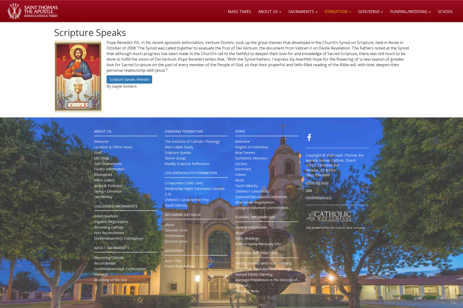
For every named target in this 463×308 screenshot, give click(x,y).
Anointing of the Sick (110, 280)
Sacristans (243, 169)
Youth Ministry (176, 205)
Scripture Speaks (178, 152)
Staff (98, 152)
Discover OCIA (176, 230)
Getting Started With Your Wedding (263, 263)
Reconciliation (105, 263)
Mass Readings (247, 238)
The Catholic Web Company (347, 227)
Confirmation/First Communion (118, 238)
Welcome (101, 141)
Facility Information (109, 169)
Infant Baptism (106, 216)
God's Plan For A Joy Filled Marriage (263, 268)
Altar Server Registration (254, 202)
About (170, 224)
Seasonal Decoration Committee (261, 196)
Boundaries (103, 174)
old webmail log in (319, 197)
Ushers (240, 174)
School (445, 11)
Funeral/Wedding (409, 11)
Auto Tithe (173, 260)
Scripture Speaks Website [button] (129, 79)
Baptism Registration (111, 221)
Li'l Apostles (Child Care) (184, 183)
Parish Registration (180, 266)
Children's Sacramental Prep (187, 199)
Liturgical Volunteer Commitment (261, 207)
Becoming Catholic (109, 227)
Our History (103, 196)
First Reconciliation (109, 232)
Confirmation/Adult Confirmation (120, 268)
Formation (337, 11)
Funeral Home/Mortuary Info (258, 244)
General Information (251, 227)
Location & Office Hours (113, 147)
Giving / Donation (108, 191)
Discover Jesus (176, 241)
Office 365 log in (317, 182)
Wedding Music (247, 291)
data (309, 190)
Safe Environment (108, 163)
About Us (268, 11)
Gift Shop (101, 158)
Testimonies (174, 235)
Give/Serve (369, 11)
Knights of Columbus (251, 147)
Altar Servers (245, 152)
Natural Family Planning (253, 274)
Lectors (241, 163)
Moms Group (175, 158)
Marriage (101, 274)
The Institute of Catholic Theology (192, 141)
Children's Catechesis (251, 191)
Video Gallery (104, 180)
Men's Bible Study (179, 147)
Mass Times (239, 11)
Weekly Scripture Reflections (187, 163)
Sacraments (301, 11)
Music (239, 180)
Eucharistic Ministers (251, 158)
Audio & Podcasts (108, 185)
